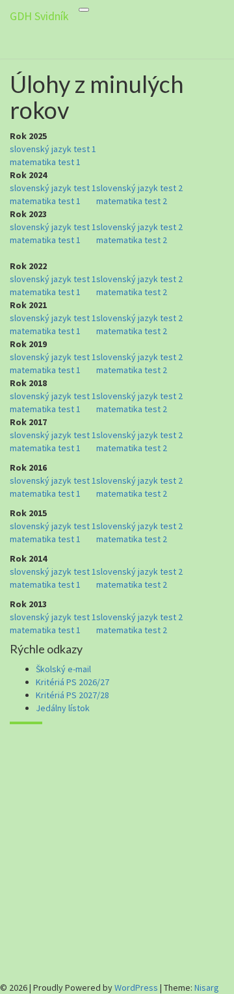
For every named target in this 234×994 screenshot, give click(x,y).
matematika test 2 (131, 201)
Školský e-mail (63, 669)
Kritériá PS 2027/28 (72, 695)
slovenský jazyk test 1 (53, 149)
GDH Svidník (39, 15)
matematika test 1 (45, 162)
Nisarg (206, 987)
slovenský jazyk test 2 (139, 188)
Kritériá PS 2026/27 (72, 682)
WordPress (136, 987)
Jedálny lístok (63, 708)
